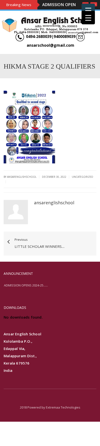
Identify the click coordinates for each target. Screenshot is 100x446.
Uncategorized (82, 191)
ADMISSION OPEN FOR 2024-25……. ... (59, 11)
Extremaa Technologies (63, 421)
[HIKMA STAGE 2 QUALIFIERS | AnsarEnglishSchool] (50, 39)
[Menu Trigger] (88, 10)
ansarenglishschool (54, 217)
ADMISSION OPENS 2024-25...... (26, 299)
